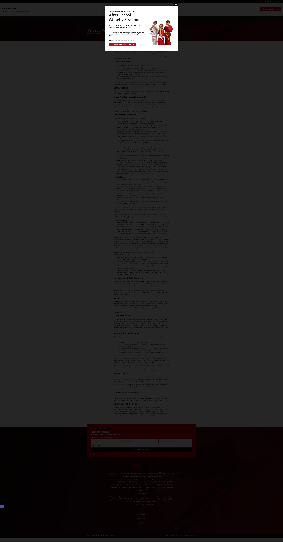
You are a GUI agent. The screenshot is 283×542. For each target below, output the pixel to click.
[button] (2, 506)
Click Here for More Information (123, 44)
